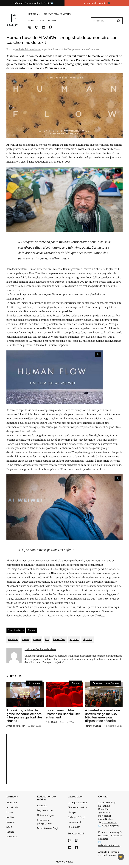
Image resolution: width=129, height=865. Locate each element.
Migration (87, 639)
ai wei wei (13, 639)
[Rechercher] (118, 21)
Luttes (107, 683)
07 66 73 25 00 (109, 822)
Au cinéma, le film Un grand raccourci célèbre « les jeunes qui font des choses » (24, 716)
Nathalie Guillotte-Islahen (28, 49)
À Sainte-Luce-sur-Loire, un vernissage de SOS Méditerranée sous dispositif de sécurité (103, 716)
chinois (25, 639)
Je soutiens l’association (95, 3)
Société (31, 630)
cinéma (37, 639)
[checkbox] (121, 857)
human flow (59, 639)
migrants (74, 639)
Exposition (98, 683)
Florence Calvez (93, 726)
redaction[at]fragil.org (109, 845)
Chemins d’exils (16, 630)
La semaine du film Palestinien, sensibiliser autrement (63, 714)
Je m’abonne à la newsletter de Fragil (30, 3)
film (47, 639)
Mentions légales (64, 861)
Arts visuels (34, 683)
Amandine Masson (15, 726)
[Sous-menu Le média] (39, 14)
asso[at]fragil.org (110, 825)
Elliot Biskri (51, 722)
